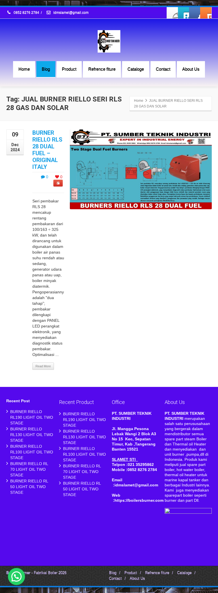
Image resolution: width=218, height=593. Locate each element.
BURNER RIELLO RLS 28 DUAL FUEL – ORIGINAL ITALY (47, 149)
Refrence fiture (102, 69)
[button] (16, 576)
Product (69, 69)
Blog (46, 69)
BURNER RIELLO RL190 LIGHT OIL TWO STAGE (31, 417)
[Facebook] (172, 12)
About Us (191, 69)
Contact (163, 69)
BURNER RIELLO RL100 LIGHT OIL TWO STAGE (31, 452)
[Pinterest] (205, 12)
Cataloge (135, 69)
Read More (43, 366)
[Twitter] (183, 12)
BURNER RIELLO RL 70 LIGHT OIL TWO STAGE (29, 469)
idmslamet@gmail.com (71, 13)
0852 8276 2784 (26, 13)
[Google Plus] (194, 12)
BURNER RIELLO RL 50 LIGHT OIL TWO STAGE (29, 487)
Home (24, 69)
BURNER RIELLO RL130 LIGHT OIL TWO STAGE (31, 435)
